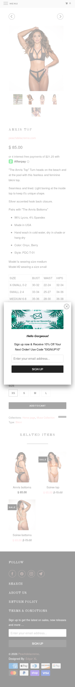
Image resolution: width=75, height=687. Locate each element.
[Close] (66, 305)
